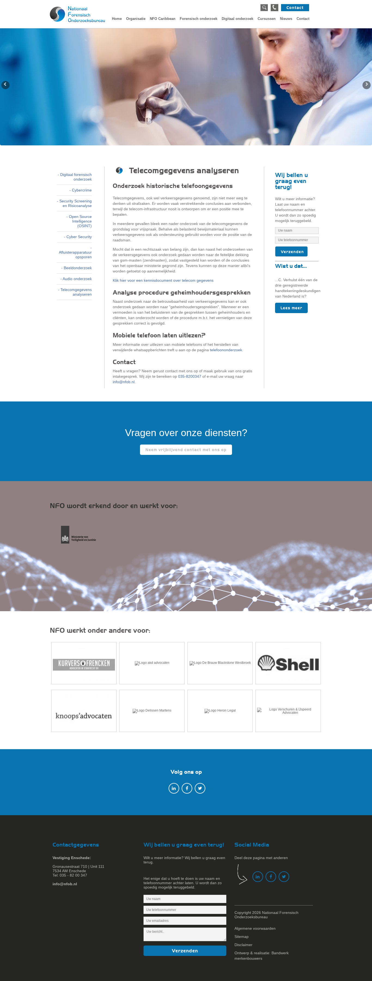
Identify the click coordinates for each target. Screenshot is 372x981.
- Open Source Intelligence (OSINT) (79, 221)
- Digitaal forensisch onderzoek (75, 176)
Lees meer (291, 308)
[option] (186, 86)
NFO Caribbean (162, 19)
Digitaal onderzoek (237, 19)
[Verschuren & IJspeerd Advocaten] (288, 711)
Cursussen (267, 19)
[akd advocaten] (152, 663)
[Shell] (288, 663)
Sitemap (241, 936)
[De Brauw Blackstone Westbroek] (220, 663)
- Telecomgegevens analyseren (75, 291)
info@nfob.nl (124, 382)
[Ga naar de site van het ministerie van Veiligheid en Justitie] (83, 537)
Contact (295, 7)
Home (117, 19)
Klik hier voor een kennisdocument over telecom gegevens (163, 280)
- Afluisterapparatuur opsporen (75, 252)
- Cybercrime (80, 190)
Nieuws (286, 19)
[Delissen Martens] (152, 711)
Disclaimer (243, 945)
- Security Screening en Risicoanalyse (74, 203)
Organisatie (135, 19)
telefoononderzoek (226, 350)
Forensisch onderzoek (198, 19)
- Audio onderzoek (76, 279)
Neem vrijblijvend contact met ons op (186, 450)
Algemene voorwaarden (255, 928)
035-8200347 (189, 376)
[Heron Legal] (220, 711)
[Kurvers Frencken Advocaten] (84, 663)
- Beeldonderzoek (76, 268)
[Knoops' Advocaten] (84, 711)
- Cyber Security (78, 237)
